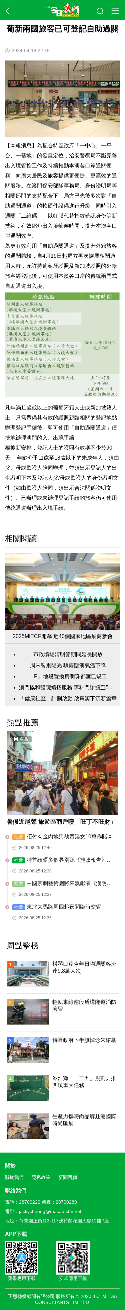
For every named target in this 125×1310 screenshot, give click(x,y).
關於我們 (14, 1177)
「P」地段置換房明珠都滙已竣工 (68, 676)
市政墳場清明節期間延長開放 (68, 654)
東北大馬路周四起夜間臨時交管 (57, 907)
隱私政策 (41, 1177)
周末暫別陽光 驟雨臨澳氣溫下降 (68, 665)
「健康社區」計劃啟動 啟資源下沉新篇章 (68, 698)
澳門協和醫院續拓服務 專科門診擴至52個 (68, 687)
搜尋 (100, 11)
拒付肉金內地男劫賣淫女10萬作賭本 (63, 836)
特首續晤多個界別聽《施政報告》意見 (62, 860)
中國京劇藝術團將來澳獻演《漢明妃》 (59, 883)
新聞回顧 (67, 1177)
